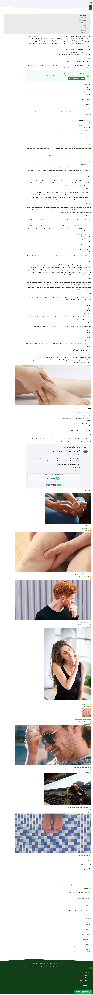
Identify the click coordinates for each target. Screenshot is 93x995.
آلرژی (87, 926)
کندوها (87, 924)
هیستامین (46, 182)
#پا (85, 864)
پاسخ (87, 905)
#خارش (83, 864)
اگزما (87, 941)
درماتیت (86, 148)
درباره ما (59, 963)
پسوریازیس (86, 939)
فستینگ (84, 25)
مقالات (87, 12)
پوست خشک (86, 929)
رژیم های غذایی (82, 20)
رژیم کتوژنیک (83, 15)
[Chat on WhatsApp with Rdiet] (75, 471)
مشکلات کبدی (85, 934)
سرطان (87, 944)
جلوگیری (87, 949)
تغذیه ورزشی (83, 17)
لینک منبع (63, 441)
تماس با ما (51, 963)
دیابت (85, 265)
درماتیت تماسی (85, 921)
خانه (90, 910)
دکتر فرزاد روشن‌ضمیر (66, 454)
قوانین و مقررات (46, 963)
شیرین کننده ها (83, 22)
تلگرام (48, 485)
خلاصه (87, 951)
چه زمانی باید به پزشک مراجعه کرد (81, 946)
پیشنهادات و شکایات (39, 963)
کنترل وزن (84, 27)
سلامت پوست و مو (84, 910)
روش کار (55, 963)
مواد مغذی (83, 32)
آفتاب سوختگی (85, 931)
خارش (78, 65)
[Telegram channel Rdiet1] (78, 471)
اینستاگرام (53, 485)
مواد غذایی (83, 30)
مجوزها (34, 963)
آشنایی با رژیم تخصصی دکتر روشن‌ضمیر (76, 78)
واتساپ (59, 485)
